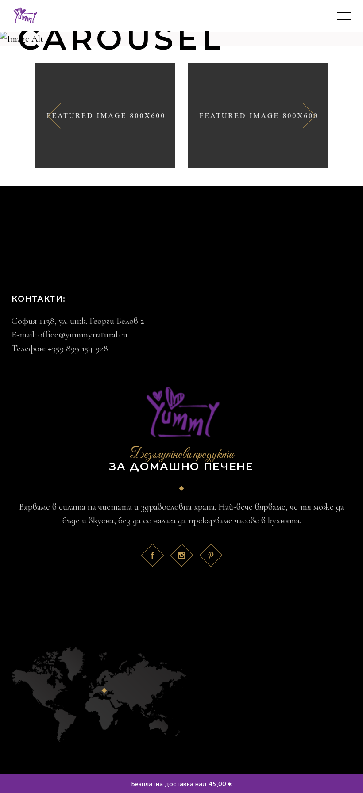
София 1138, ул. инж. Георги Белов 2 (78, 320)
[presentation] (54, 116)
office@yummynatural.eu (82, 334)
